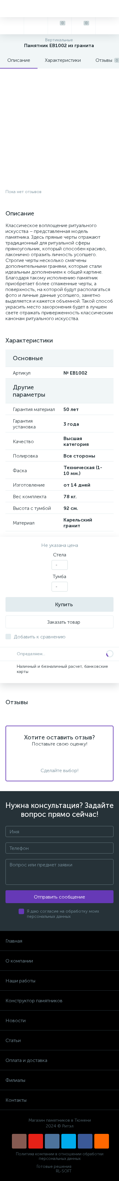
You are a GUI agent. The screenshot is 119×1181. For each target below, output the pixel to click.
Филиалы (15, 1080)
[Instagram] (19, 1141)
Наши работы (20, 981)
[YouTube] (35, 1141)
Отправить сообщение (59, 897)
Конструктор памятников (34, 1000)
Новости (15, 1020)
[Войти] (107, 25)
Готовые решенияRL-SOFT (54, 1168)
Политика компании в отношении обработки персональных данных (59, 1156)
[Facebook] (85, 1141)
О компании (19, 961)
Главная (13, 941)
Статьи (13, 1040)
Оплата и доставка (26, 1060)
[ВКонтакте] (52, 1141)
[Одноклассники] (101, 1141)
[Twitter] (68, 1141)
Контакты (16, 1100)
